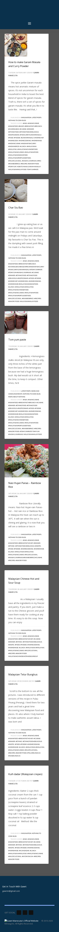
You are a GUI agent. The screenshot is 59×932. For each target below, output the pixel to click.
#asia (25, 123)
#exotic (38, 546)
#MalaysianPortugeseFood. (19, 158)
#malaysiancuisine (16, 152)
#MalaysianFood (31, 152)
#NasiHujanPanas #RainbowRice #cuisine (25, 557)
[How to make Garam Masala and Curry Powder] (16, 45)
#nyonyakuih (27, 856)
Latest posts (36, 117)
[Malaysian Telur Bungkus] (8, 667)
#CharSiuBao (13, 129)
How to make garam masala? (29, 166)
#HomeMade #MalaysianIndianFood (23, 284)
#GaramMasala (27, 138)
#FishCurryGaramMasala (30, 135)
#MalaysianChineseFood (27, 149)
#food (10, 138)
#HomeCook (13, 140)
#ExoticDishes (13, 135)
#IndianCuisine (14, 143)
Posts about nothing (16, 397)
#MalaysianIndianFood (18, 155)
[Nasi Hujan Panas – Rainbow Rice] (26, 460)
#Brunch (38, 126)
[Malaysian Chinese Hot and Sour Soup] (8, 571)
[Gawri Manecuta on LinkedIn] (25, 912)
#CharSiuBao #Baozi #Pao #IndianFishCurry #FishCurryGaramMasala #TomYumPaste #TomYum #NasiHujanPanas (26, 269)
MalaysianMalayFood (17, 169)
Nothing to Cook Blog (17, 120)
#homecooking (25, 140)
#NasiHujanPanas (29, 161)
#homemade (37, 140)
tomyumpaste (32, 169)
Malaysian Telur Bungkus (23, 674)
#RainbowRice (14, 164)
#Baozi (21, 126)
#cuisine (23, 129)
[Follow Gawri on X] (19, 912)
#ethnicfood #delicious (29, 132)
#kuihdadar (24, 850)
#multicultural (14, 161)
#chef (30, 543)
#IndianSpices (13, 146)
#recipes (24, 164)
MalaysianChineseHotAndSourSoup (23, 656)
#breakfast (29, 126)
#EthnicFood (13, 132)
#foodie (17, 138)
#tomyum (12, 166)
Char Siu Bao (15, 207)
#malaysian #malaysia (24, 287)
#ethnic (11, 546)
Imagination (26, 117)
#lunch (23, 146)
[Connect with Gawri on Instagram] (31, 912)
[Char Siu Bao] (16, 190)
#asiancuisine (33, 123)
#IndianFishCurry (28, 143)
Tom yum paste (17, 339)
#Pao (39, 161)
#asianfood (13, 126)
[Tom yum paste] (16, 322)
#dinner (30, 129)
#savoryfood (33, 164)
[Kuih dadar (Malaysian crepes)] (8, 767)
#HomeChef (39, 138)
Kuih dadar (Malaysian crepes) (25, 774)
